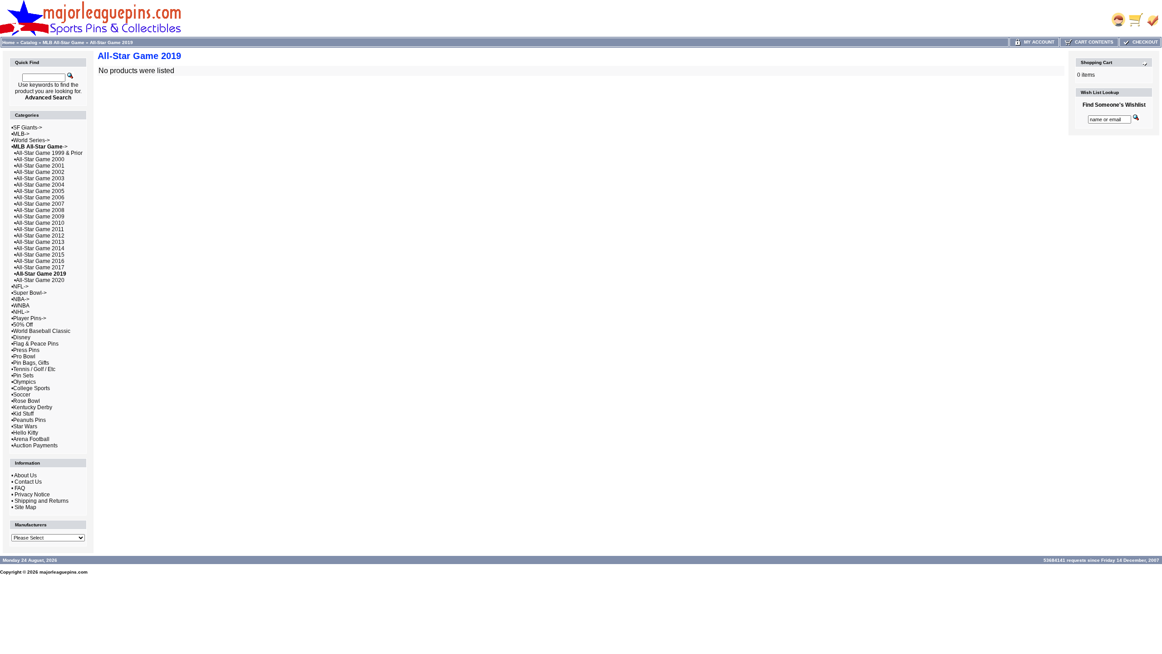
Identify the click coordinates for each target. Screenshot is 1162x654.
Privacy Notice (32, 494)
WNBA (21, 305)
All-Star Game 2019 (111, 42)
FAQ (20, 488)
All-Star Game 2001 (40, 166)
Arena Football (31, 439)
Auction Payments (35, 445)
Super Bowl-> (30, 293)
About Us (25, 475)
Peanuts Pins (29, 420)
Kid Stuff (23, 414)
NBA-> (21, 299)
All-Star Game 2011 (40, 229)
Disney (21, 337)
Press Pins (26, 350)
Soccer (21, 394)
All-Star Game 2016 (40, 261)
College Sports (31, 388)
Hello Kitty (25, 433)
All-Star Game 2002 (40, 172)
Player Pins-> (29, 318)
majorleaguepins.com (63, 572)
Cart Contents (1092, 42)
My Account (1037, 42)
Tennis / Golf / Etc (34, 369)
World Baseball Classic (41, 331)
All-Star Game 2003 (40, 178)
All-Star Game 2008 (40, 210)
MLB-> (21, 134)
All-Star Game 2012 (40, 236)
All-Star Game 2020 (40, 280)
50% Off (23, 325)
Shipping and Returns (42, 501)
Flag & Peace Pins (36, 344)
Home (8, 42)
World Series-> (31, 140)
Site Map (25, 507)
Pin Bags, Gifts (31, 363)
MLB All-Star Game (63, 42)
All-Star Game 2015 (40, 255)
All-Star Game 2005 (40, 191)
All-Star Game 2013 (40, 242)
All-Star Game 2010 (40, 223)
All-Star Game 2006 (40, 197)
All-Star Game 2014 (40, 248)
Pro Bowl (24, 356)
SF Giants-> (27, 127)
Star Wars (25, 426)
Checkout (1144, 42)
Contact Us (28, 482)
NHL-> (21, 312)
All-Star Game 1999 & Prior (49, 153)
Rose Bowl (26, 401)
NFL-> (21, 286)
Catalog (28, 42)
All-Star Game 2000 (40, 159)
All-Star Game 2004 (40, 185)
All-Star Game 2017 (40, 267)
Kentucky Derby (32, 407)
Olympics (24, 382)
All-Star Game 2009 (40, 216)
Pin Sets (23, 375)
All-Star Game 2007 (40, 204)
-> (40, 147)
